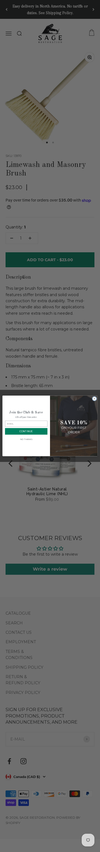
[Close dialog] (94, 399)
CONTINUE (26, 431)
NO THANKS (26, 439)
